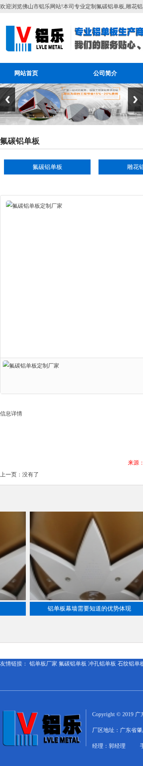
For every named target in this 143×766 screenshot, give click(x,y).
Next (135, 99)
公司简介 (105, 73)
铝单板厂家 (43, 664)
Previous (7, 99)
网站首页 (26, 73)
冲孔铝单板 (102, 664)
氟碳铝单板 (47, 167)
